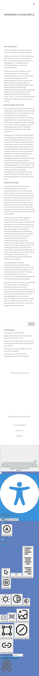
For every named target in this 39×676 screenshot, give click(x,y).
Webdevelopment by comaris (19, 373)
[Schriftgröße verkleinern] (3, 523)
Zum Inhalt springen (6, 655)
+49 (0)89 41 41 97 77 (22, 406)
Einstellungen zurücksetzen (9, 658)
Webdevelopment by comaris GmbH (19, 416)
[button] (1, 473)
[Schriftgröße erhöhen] (3, 518)
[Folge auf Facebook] (13, 392)
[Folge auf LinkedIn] (21, 392)
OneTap (12, 517)
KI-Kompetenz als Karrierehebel (13, 333)
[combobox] (19, 459)
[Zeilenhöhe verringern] (3, 545)
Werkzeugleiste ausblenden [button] (9, 520)
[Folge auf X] (17, 392)
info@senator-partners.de (22, 408)
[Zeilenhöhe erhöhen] (3, 540)
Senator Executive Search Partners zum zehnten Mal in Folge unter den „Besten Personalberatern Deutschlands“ (19, 343)
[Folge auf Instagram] (25, 392)
